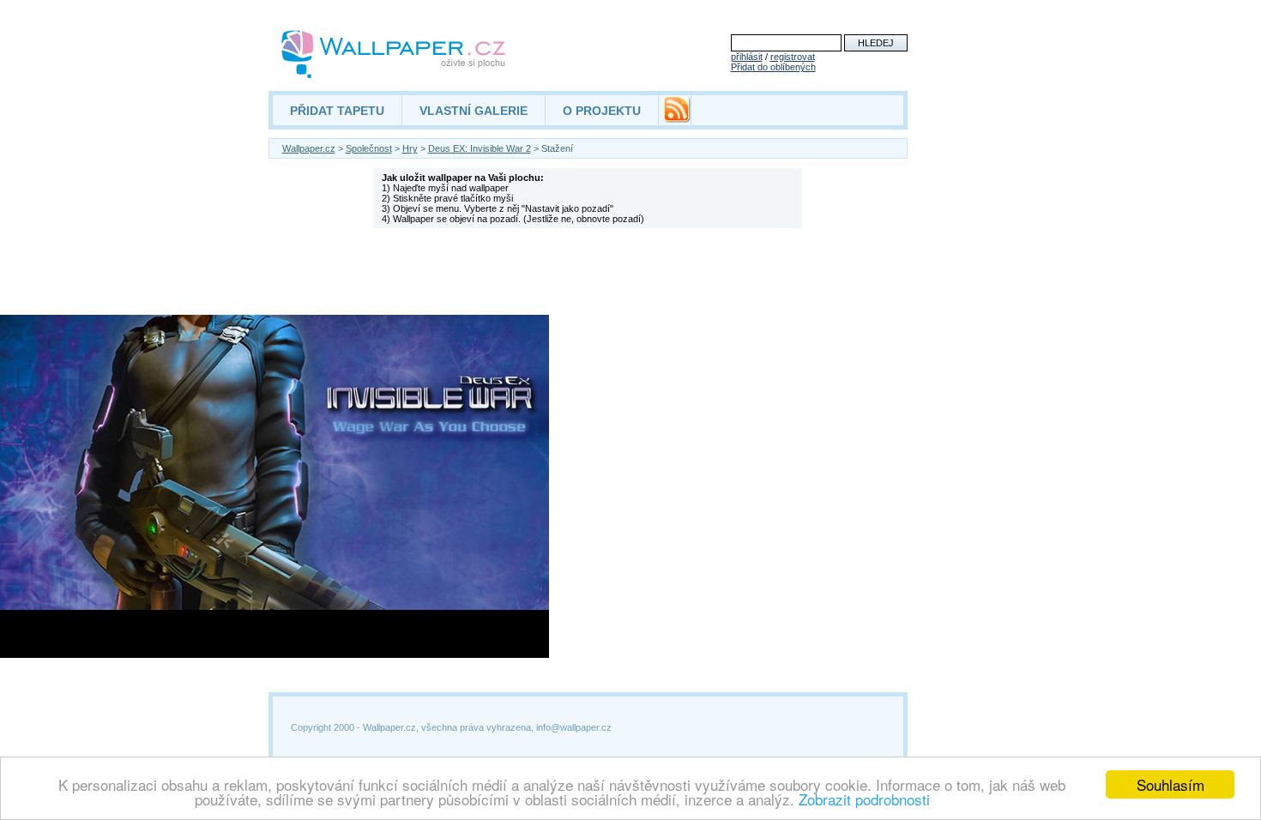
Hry (410, 148)
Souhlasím (1170, 784)
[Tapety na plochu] (394, 54)
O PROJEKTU (602, 111)
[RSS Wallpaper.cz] (677, 118)
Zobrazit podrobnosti (864, 799)
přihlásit (747, 56)
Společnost (369, 148)
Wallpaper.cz (308, 148)
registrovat (792, 56)
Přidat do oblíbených (773, 67)
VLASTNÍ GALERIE (473, 111)
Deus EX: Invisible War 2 (479, 148)
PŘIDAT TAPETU (337, 111)
